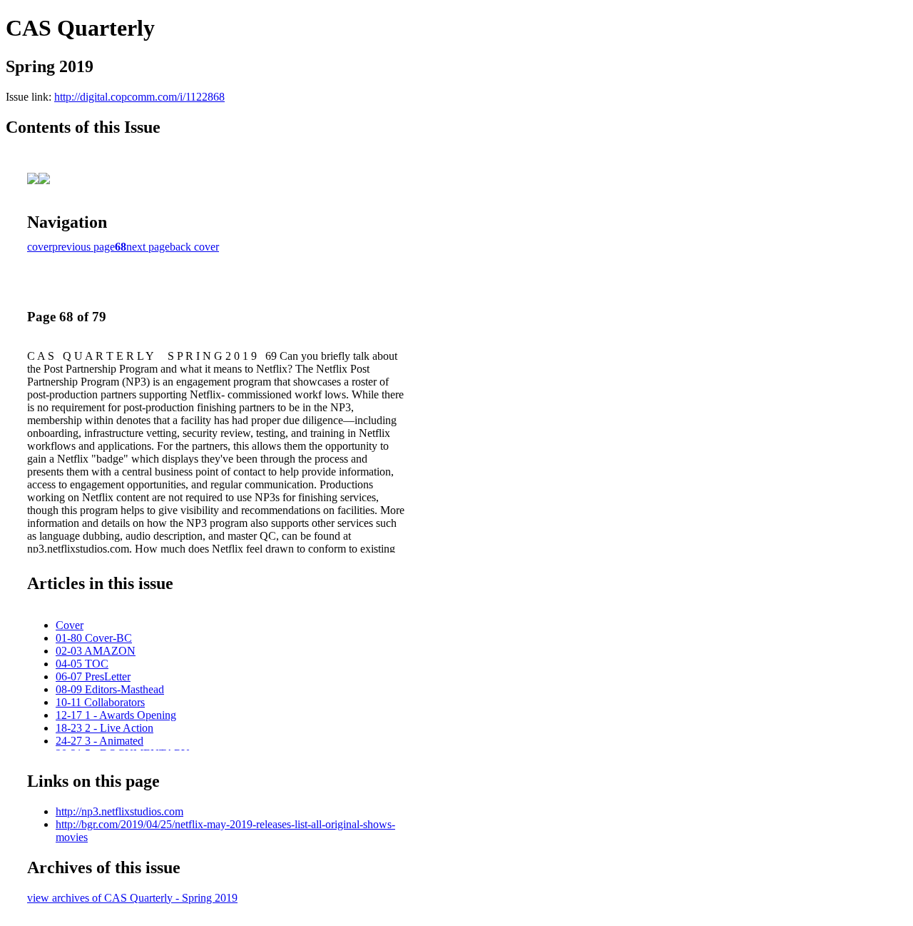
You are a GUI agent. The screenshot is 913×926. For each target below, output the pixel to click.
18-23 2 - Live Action (104, 728)
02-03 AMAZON (96, 651)
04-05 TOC (82, 664)
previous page (83, 247)
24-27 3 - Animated (99, 741)
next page (148, 247)
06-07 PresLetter (93, 676)
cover (39, 247)
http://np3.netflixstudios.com (119, 811)
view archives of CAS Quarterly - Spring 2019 (132, 898)
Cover (69, 625)
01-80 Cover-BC (94, 638)
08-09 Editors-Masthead (110, 689)
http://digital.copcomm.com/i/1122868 (139, 97)
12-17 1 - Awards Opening (116, 715)
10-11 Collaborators (100, 702)
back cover (194, 247)
